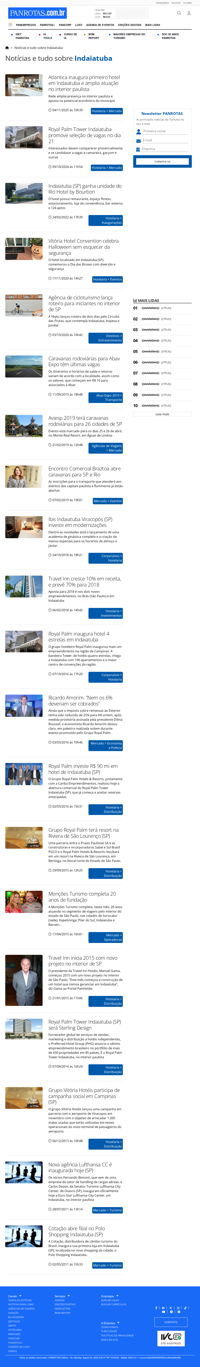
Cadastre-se (162, 161)
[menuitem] (161, 2)
